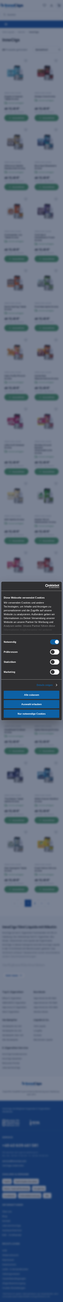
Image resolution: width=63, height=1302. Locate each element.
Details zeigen (45, 685)
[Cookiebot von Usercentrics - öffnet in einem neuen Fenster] (45, 586)
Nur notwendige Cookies (32, 713)
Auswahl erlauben (31, 704)
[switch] (54, 651)
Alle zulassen (31, 694)
